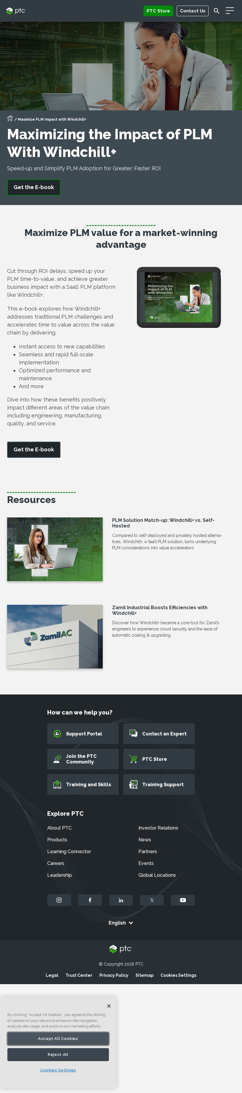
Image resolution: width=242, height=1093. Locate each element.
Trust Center (79, 975)
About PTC (59, 828)
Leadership (59, 875)
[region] (58, 1042)
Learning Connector (69, 851)
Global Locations (157, 875)
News (144, 840)
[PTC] (121, 949)
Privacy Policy (113, 975)
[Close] (108, 1005)
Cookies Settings (178, 975)
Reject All (58, 1054)
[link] (33, 450)
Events (146, 863)
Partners (147, 851)
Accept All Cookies (58, 1038)
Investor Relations (158, 828)
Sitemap (144, 975)
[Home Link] (10, 120)
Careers (55, 863)
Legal (52, 975)
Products (57, 840)
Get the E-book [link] (34, 187)
